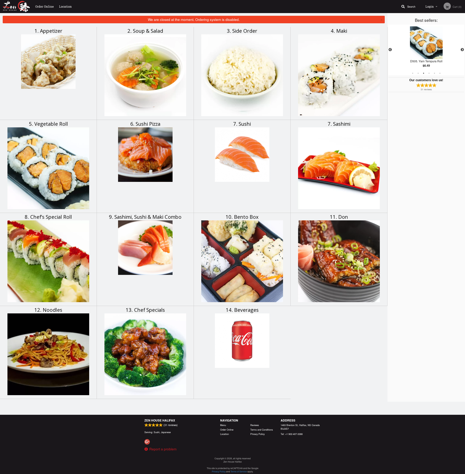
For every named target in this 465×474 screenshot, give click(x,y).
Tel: (292, 434)
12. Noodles (48, 309)
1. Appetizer (48, 30)
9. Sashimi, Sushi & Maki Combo (145, 216)
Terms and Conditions (261, 429)
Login (429, 6)
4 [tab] (429, 73)
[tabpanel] (426, 49)
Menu (223, 425)
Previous (390, 50)
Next (462, 50)
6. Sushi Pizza (145, 123)
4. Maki (339, 30)
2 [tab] (418, 73)
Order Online (44, 6)
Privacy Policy (257, 434)
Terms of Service (239, 471)
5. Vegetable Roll (48, 123)
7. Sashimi (339, 123)
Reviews (254, 425)
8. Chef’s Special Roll (48, 216)
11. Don (339, 216)
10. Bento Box (242, 216)
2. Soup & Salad (145, 30)
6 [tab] (440, 73)
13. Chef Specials (145, 309)
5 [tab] (434, 73)
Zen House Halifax (159, 420)
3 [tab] (423, 73)
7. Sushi (242, 123)
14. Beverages (242, 309)
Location (65, 6)
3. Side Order (242, 30)
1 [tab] (413, 73)
